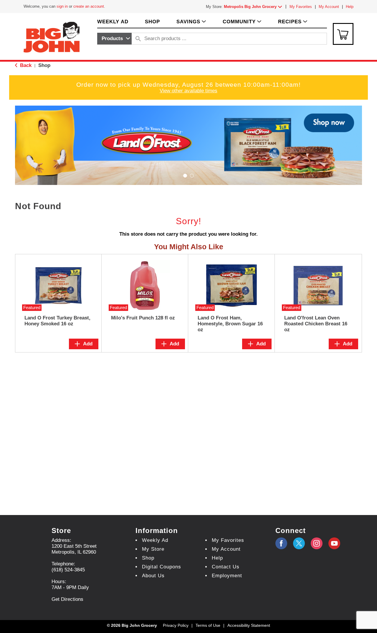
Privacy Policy (175, 625)
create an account (88, 6)
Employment (227, 575)
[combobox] (114, 39)
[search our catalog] (138, 39)
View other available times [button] (188, 91)
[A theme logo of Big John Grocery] (52, 37)
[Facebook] (281, 543)
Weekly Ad (155, 540)
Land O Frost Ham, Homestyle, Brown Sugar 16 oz (230, 323)
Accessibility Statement (248, 625)
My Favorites (301, 6)
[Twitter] (299, 543)
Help (349, 6)
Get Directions (67, 599)
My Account (329, 6)
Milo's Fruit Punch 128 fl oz (143, 318)
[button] (254, 6)
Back (25, 65)
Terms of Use (208, 625)
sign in (62, 6)
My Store (153, 549)
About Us (153, 575)
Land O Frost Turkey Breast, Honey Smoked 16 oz (57, 321)
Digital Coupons (161, 567)
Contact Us (225, 567)
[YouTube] (317, 543)
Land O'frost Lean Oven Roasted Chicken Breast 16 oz (315, 323)
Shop (44, 65)
